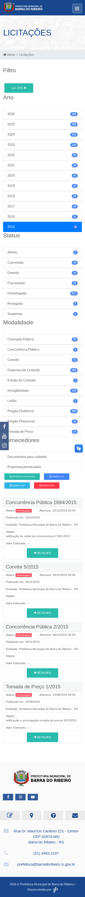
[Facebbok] (8, 797)
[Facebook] (4, 426)
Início (10, 54)
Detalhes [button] (43, 553)
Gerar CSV (18, 485)
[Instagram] (4, 445)
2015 (17, 87)
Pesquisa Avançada (23, 476)
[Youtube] (4, 436)
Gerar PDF (47, 485)
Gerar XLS (57, 476)
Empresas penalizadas (24, 467)
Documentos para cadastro (27, 457)
